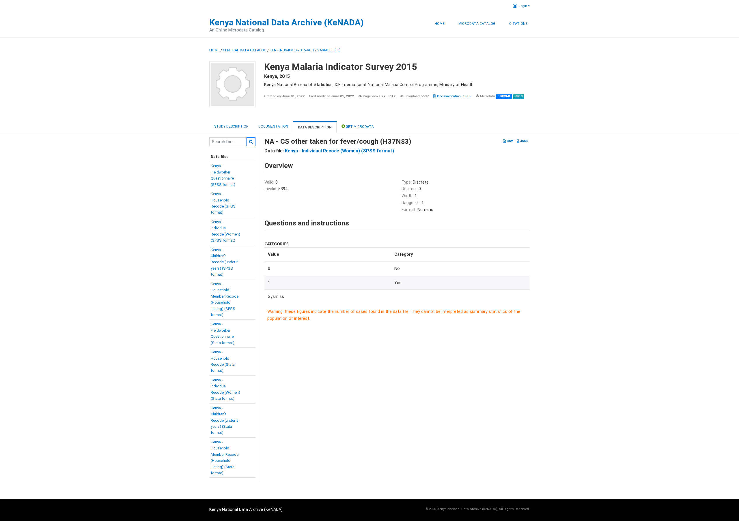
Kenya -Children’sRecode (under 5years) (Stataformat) (224, 420)
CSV (509, 141)
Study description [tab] (231, 126)
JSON (524, 141)
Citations (518, 24)
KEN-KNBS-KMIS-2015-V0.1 (292, 50)
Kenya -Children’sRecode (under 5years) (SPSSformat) (224, 262)
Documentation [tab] (273, 126)
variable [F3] (328, 50)
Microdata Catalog (476, 24)
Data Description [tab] (315, 127)
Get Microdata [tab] (359, 127)
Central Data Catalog (244, 50)
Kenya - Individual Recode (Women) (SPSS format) (339, 151)
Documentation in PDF (453, 96)
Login (523, 6)
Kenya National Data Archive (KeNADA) (286, 22)
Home (440, 24)
